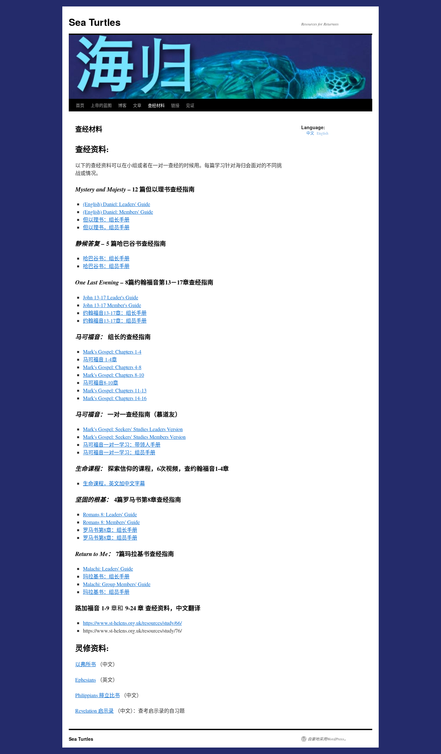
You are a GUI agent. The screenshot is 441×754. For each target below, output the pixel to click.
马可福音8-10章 (100, 382)
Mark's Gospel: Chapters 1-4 (112, 351)
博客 (122, 105)
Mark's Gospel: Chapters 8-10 (113, 374)
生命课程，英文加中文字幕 (114, 483)
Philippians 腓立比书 (97, 695)
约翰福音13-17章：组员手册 (115, 320)
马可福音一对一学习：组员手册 (119, 452)
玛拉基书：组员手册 (106, 591)
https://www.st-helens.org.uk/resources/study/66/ (132, 622)
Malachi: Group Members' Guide (116, 584)
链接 (175, 105)
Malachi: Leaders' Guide (108, 568)
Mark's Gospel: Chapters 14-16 (115, 398)
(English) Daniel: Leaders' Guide (116, 204)
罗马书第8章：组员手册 (110, 537)
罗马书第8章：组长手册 (110, 529)
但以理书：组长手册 (106, 219)
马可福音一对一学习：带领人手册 (121, 444)
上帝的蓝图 (101, 105)
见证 (190, 105)
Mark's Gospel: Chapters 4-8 (112, 367)
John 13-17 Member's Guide (112, 305)
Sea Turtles (95, 22)
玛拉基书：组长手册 (106, 576)
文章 (137, 105)
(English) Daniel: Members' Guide (118, 211)
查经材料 (156, 105)
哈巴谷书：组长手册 (106, 258)
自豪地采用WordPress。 (328, 738)
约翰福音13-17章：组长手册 (115, 312)
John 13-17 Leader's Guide (110, 297)
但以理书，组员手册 (106, 227)
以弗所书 (85, 664)
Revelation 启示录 (94, 710)
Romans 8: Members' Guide (111, 522)
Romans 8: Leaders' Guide (110, 514)
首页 (80, 105)
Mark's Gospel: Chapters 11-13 (115, 390)
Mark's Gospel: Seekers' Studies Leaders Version (133, 429)
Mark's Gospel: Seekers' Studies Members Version (134, 436)
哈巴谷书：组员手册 (106, 266)
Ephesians (85, 679)
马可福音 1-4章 (100, 359)
